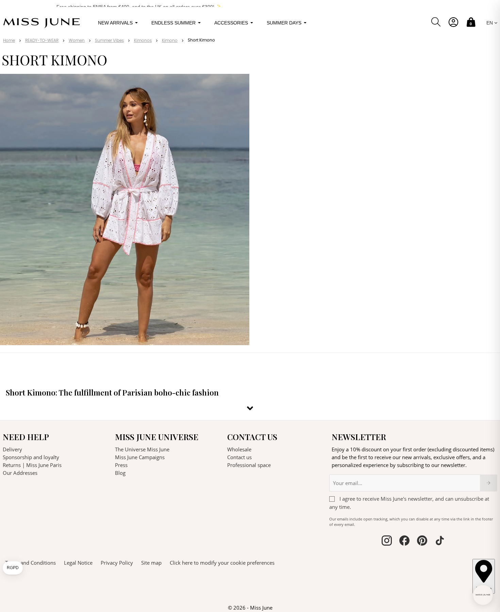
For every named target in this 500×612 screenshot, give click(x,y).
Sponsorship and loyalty (31, 457)
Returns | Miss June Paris (32, 465)
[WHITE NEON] (239, 333)
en (490, 23)
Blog (120, 472)
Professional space (249, 465)
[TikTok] (440, 541)
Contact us (239, 457)
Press (121, 465)
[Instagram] (387, 541)
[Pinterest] (422, 541)
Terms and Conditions (30, 562)
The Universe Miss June (142, 449)
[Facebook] (404, 541)
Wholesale (239, 449)
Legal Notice (78, 562)
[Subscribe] (488, 483)
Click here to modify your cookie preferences (222, 562)
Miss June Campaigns (140, 457)
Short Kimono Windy (31, 323)
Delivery (12, 449)
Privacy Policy (117, 562)
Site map (151, 562)
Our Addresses (20, 472)
